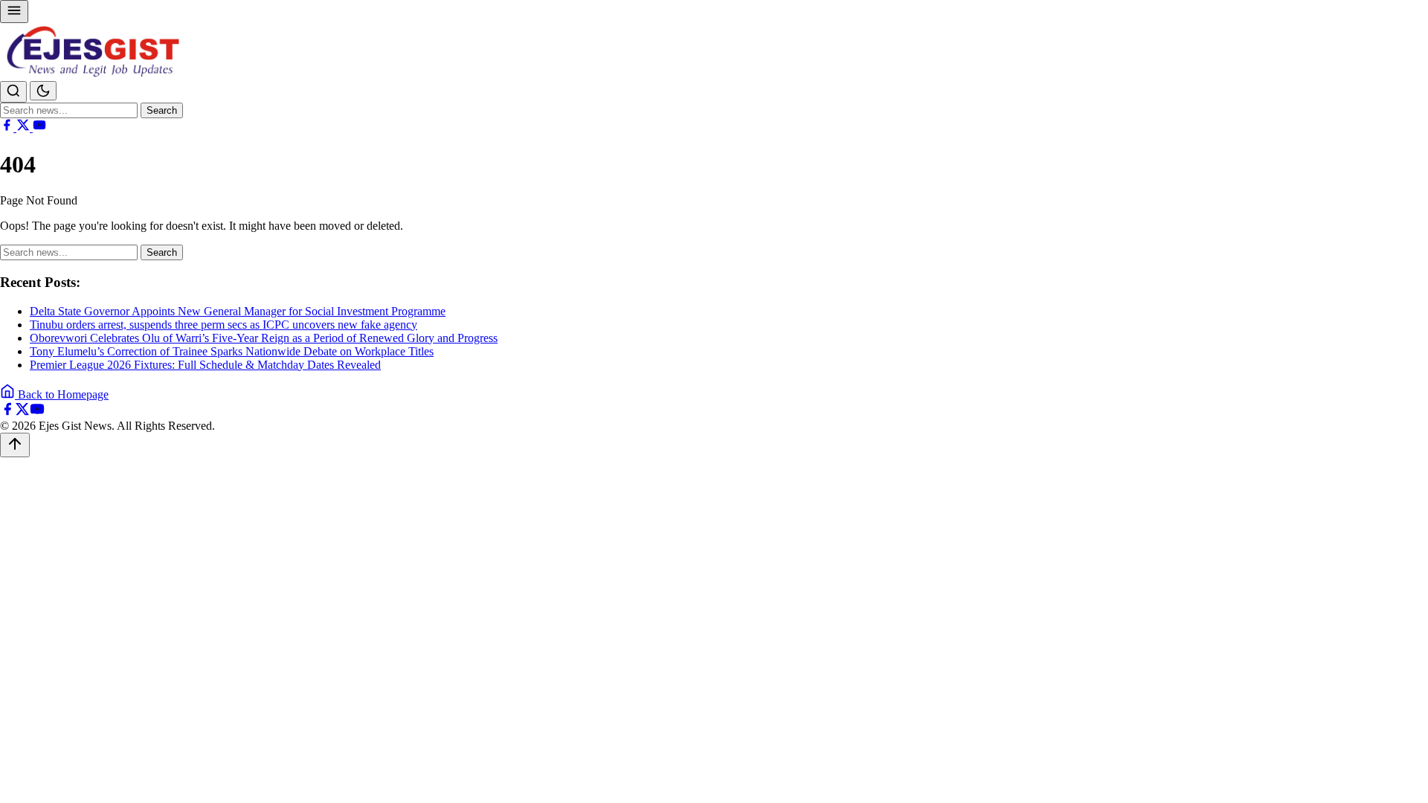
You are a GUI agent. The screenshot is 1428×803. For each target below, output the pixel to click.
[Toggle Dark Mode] (43, 90)
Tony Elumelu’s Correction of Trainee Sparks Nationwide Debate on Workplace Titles (232, 351)
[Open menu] (14, 11)
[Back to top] (15, 445)
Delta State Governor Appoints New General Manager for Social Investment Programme (238, 311)
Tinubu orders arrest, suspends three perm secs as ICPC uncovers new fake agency (223, 324)
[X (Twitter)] (24, 127)
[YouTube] (39, 127)
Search (162, 110)
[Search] (13, 92)
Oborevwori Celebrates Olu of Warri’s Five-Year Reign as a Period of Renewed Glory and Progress (264, 338)
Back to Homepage (62, 394)
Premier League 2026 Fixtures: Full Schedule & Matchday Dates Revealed (205, 364)
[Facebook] (8, 127)
